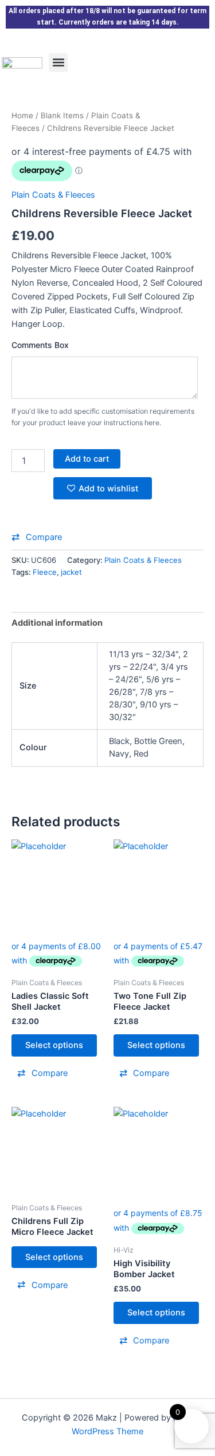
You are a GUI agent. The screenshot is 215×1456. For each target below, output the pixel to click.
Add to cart (87, 459)
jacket (71, 572)
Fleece (45, 572)
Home (22, 115)
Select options (54, 1045)
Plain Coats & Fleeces (53, 195)
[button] (58, 62)
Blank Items (62, 115)
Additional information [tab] (57, 623)
